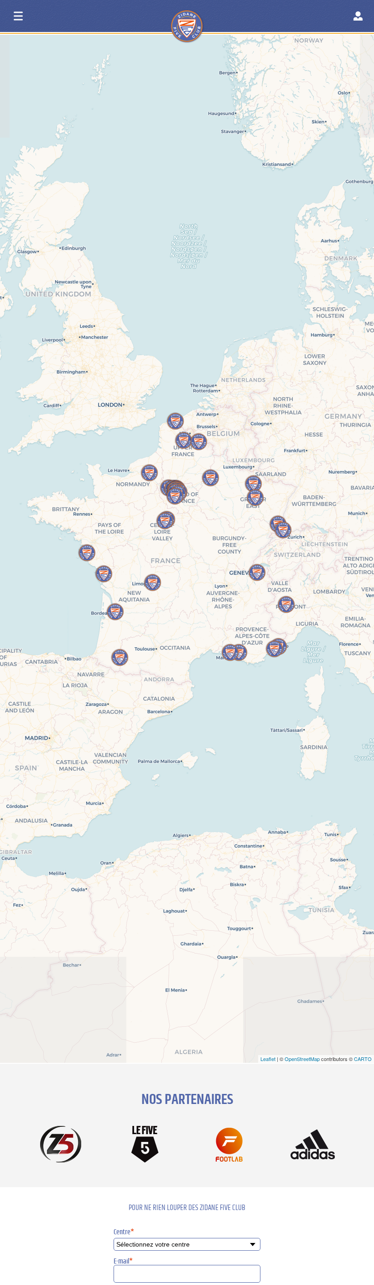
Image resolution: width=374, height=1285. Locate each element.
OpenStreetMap (302, 1058)
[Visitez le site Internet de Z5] (61, 1145)
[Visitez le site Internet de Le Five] (145, 1145)
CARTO (363, 1058)
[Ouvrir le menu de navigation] (18, 16)
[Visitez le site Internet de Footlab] (229, 1145)
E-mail (123, 1261)
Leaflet (267, 1058)
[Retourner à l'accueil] (204, 18)
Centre (124, 1232)
